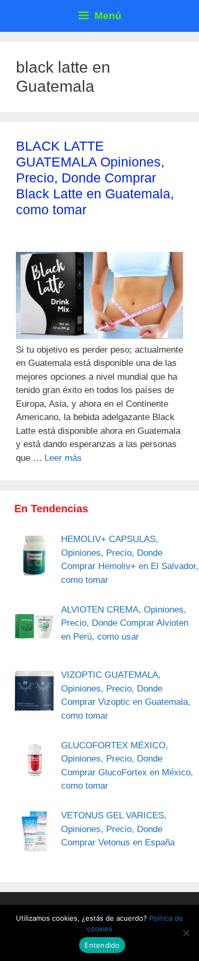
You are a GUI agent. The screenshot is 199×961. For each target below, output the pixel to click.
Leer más (63, 458)
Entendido (101, 945)
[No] (185, 933)
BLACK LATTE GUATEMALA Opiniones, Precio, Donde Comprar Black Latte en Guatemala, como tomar (95, 177)
